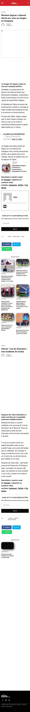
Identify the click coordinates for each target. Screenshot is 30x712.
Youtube (7, 179)
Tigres (22, 236)
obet (9, 24)
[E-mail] (4, 207)
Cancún (3, 345)
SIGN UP (15, 229)
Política (3, 12)
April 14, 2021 (17, 139)
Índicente (16, 518)
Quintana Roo (4, 551)
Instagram (13, 185)
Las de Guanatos (12, 519)
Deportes (18, 268)
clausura (10, 518)
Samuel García (16, 236)
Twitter (20, 185)
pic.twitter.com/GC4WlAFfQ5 (14, 134)
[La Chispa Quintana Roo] (15, 3)
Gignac (9, 236)
